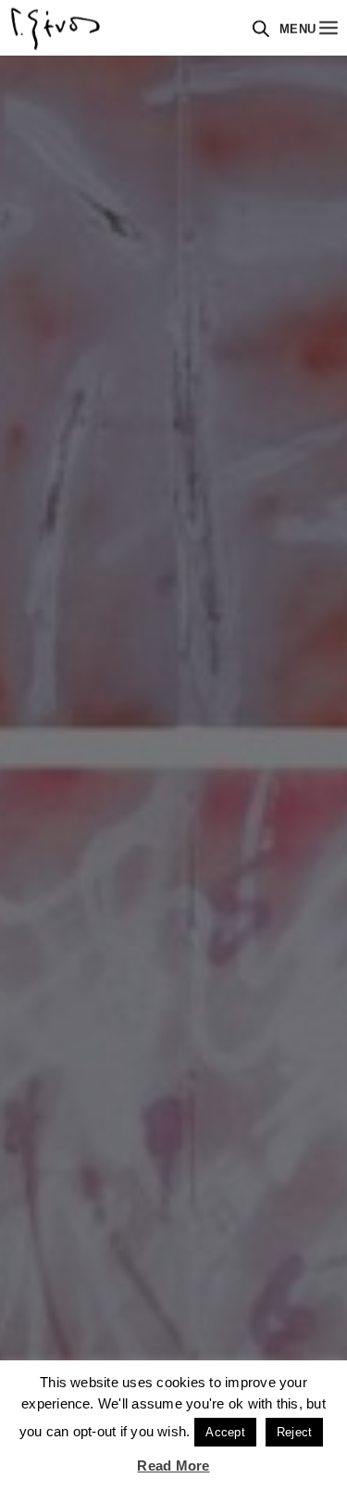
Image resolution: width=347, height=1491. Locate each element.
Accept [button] (224, 1432)
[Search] (261, 28)
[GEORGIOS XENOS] (55, 28)
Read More (173, 1465)
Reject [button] (294, 1432)
